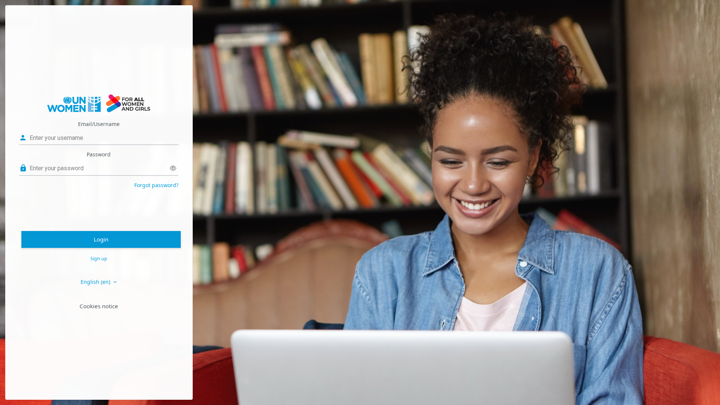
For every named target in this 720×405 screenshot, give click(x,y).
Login (101, 239)
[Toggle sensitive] (173, 168)
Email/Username (99, 124)
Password (99, 154)
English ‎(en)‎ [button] (96, 281)
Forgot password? (156, 185)
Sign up (98, 258)
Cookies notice (99, 306)
